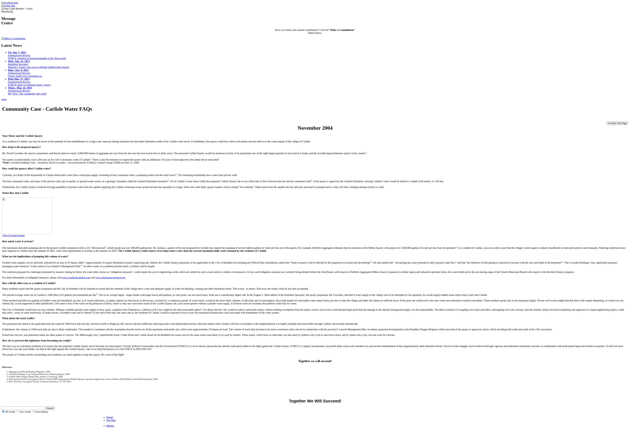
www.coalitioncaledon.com (76, 277)
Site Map (111, 420)
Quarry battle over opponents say (25, 73)
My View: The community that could (27, 90)
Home (109, 417)
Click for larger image (13, 235)
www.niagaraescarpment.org (110, 277)
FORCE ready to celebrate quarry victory (29, 82)
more (4, 99)
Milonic (110, 425)
